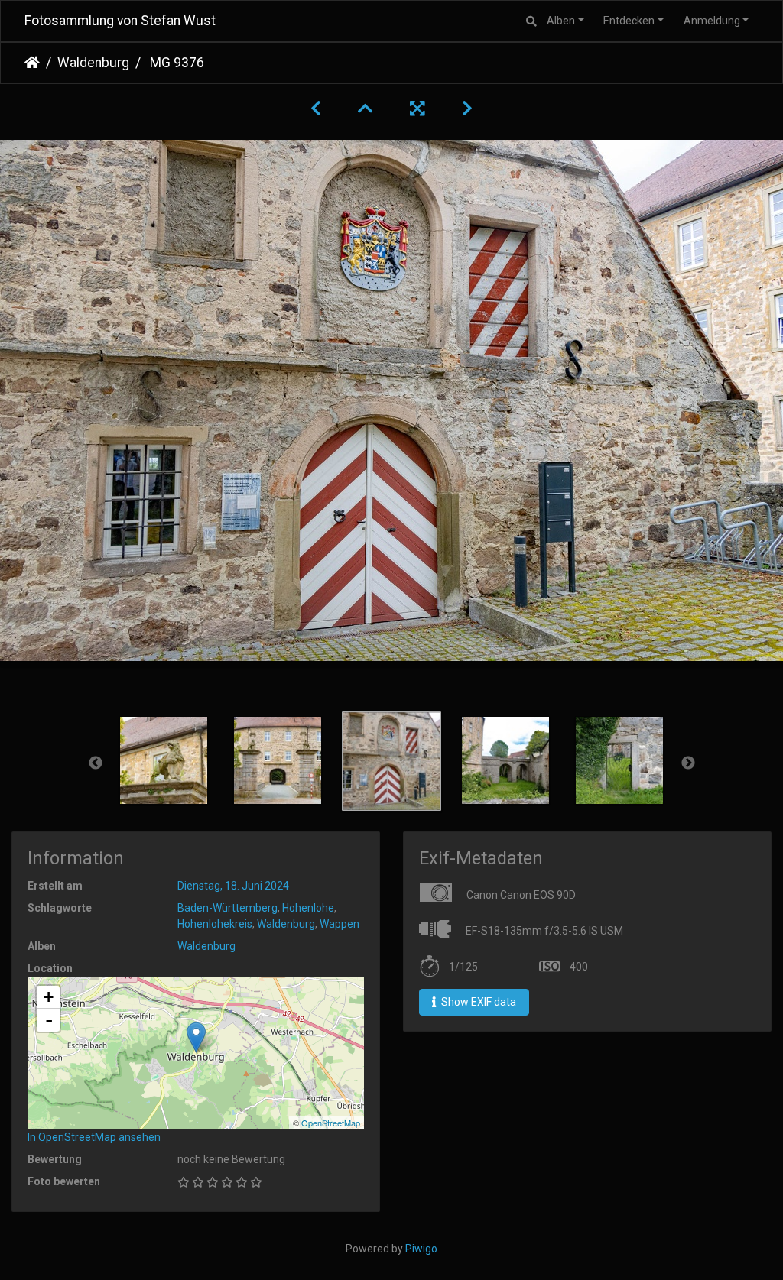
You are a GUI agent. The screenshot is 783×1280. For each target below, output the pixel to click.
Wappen (339, 924)
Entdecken (629, 21)
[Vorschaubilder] (366, 108)
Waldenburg (93, 62)
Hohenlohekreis (214, 924)
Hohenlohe (308, 908)
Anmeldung (712, 21)
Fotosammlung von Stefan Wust (120, 20)
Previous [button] (95, 763)
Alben (561, 21)
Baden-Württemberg (227, 908)
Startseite (32, 63)
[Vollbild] (417, 108)
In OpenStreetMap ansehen (94, 1137)
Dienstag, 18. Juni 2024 (233, 886)
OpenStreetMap (330, 1122)
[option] (164, 760)
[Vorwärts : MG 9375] (467, 108)
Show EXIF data (477, 1002)
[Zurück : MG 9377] (316, 108)
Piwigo (421, 1249)
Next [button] (688, 763)
